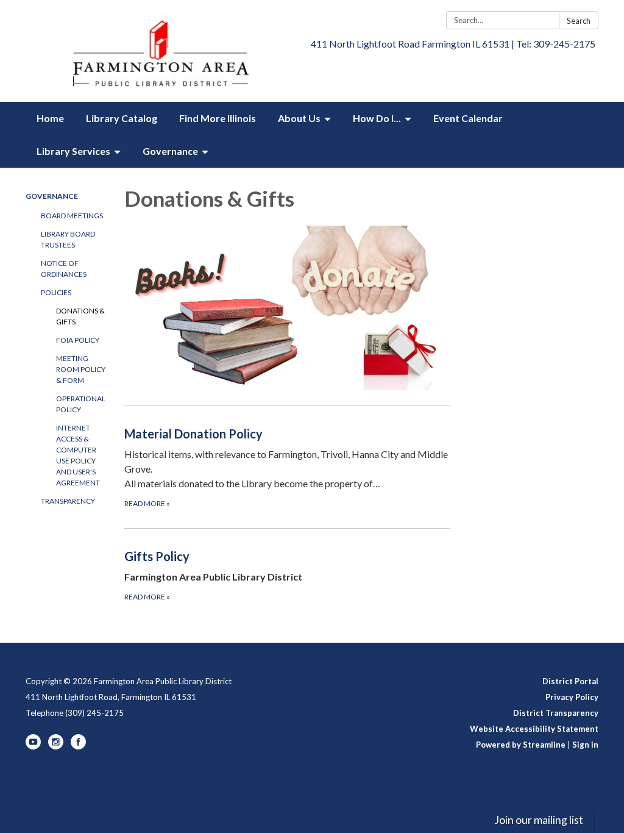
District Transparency (555, 713)
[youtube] (33, 746)
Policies (56, 292)
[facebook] (78, 746)
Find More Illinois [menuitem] (217, 118)
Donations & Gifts (80, 316)
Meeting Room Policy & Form (80, 369)
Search (578, 21)
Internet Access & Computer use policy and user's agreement (78, 455)
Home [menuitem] (50, 118)
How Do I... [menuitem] (377, 118)
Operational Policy (80, 404)
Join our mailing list (538, 819)
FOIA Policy (77, 340)
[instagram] (55, 746)
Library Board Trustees (68, 239)
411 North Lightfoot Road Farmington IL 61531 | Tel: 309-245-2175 (453, 43)
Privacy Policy (571, 697)
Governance (52, 196)
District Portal (570, 681)
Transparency (68, 501)
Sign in (585, 744)
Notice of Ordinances (64, 269)
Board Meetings (72, 215)
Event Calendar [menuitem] (468, 118)
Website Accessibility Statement (534, 729)
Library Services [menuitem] (73, 151)
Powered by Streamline (521, 744)
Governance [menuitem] (170, 151)
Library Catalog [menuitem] (121, 118)
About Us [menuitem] (299, 118)
